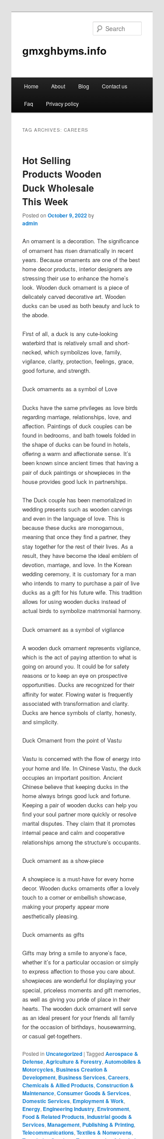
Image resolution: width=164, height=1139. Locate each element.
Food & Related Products (53, 1117)
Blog (83, 86)
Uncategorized (64, 1054)
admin (30, 223)
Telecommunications (48, 1132)
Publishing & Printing (108, 1124)
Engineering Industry (68, 1109)
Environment (113, 1109)
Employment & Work (98, 1101)
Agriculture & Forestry (74, 1061)
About (58, 86)
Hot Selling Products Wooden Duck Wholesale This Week (61, 181)
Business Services (81, 1077)
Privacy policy (62, 103)
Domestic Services (46, 1101)
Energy (31, 1109)
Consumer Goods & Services (93, 1093)
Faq (28, 103)
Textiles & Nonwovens (104, 1132)
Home (31, 86)
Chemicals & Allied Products (58, 1085)
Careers (118, 1077)
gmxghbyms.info (64, 50)
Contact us (114, 86)
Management (63, 1124)
